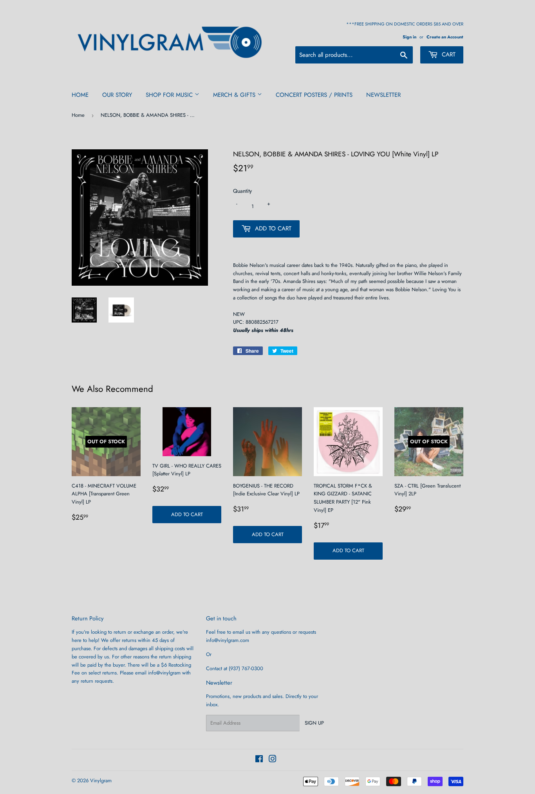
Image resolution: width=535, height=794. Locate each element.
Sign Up (314, 723)
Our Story (117, 95)
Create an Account (445, 37)
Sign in (409, 37)
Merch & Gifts (235, 95)
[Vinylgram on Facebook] (259, 760)
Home (80, 95)
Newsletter (383, 95)
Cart (447, 54)
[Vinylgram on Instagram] (273, 760)
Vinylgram (101, 780)
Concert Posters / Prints (314, 95)
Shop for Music (170, 95)
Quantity (242, 191)
